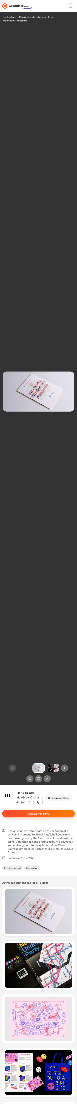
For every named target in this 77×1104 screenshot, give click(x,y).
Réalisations (9, 17)
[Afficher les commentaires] (38, 778)
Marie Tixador (25, 793)
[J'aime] (29, 778)
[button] (64, 768)
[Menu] (71, 6)
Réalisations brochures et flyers (36, 17)
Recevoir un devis (38, 813)
